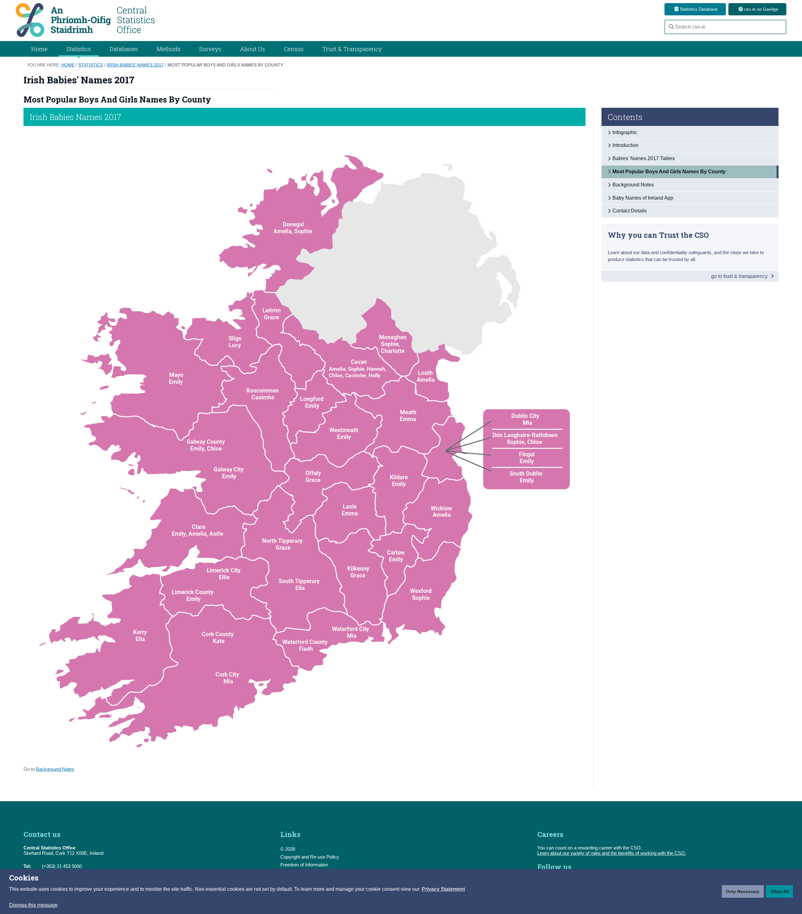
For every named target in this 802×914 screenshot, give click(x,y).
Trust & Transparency (352, 49)
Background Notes (55, 769)
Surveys (210, 49)
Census (294, 49)
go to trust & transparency (740, 276)
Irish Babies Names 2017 (75, 116)
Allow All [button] (779, 891)
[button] (443, 889)
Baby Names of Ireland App (642, 198)
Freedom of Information (304, 864)
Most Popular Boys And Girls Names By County (225, 64)
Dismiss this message (33, 905)
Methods (168, 49)
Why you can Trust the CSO (658, 235)
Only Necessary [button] (742, 891)
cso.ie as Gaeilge (760, 9)
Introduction (625, 145)
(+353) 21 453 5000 (62, 866)
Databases (124, 49)
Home (39, 49)
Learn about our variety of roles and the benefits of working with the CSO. (611, 853)
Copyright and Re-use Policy (309, 856)
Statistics (90, 64)
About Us (252, 49)
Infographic (624, 132)
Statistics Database (698, 9)
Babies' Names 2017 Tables (643, 158)
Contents (625, 116)
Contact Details (629, 210)
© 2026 (287, 849)
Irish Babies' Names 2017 (135, 64)
